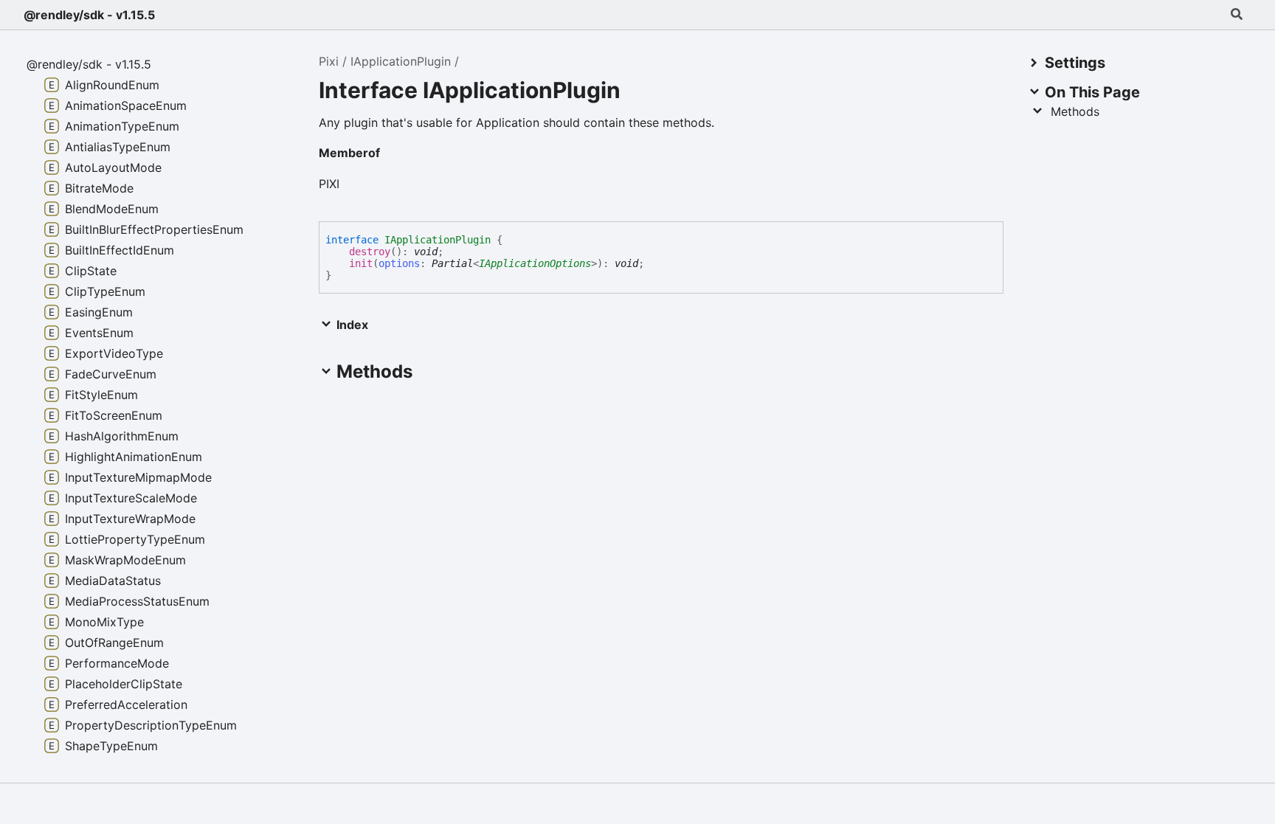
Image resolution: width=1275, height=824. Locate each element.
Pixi (329, 61)
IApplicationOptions (535, 263)
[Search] (1236, 15)
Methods (1075, 111)
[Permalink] (392, 154)
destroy (369, 251)
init (361, 263)
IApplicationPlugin (400, 61)
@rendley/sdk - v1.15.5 (89, 14)
